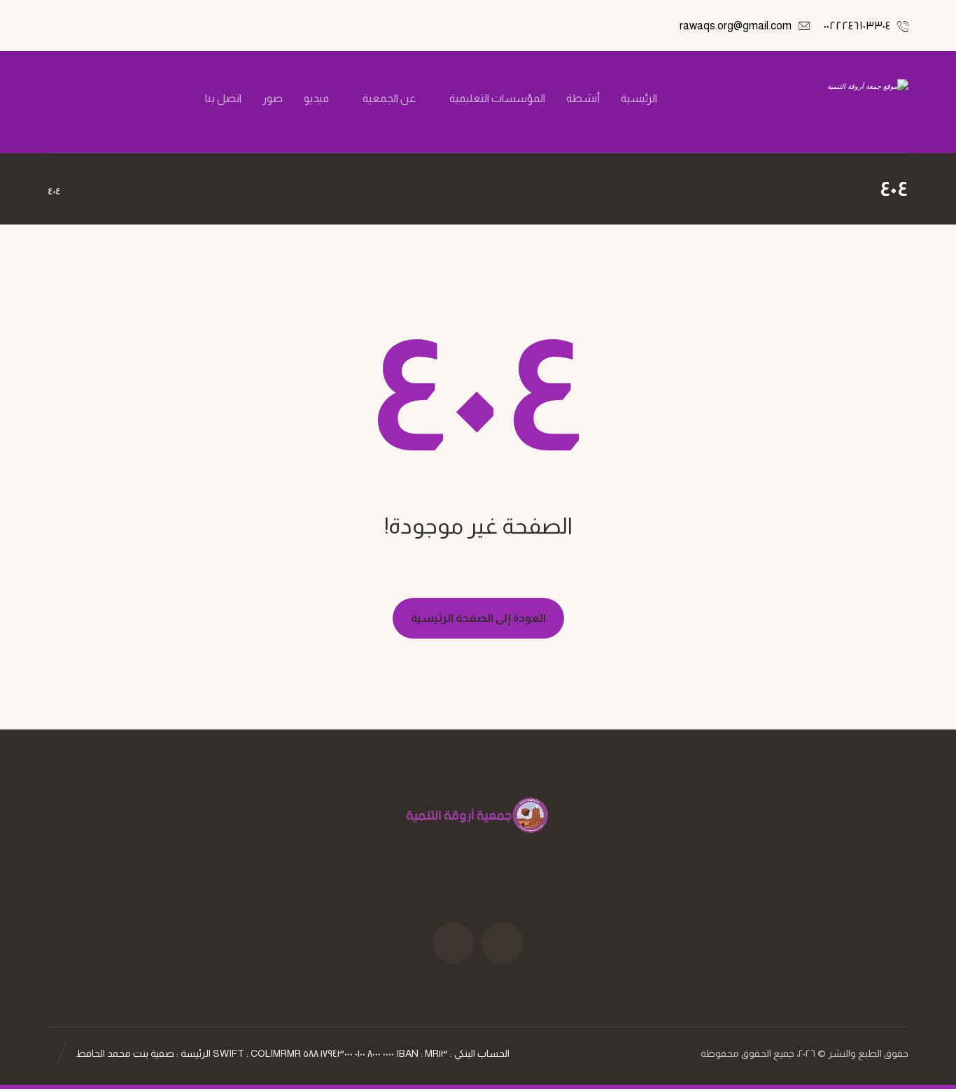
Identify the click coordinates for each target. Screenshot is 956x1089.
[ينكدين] (97, 98)
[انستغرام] (121, 98)
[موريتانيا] (836, 101)
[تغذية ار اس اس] (73, 98)
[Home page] (88, 191)
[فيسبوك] (168, 98)
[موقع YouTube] (454, 943)
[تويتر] (145, 98)
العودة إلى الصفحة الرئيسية (478, 618)
